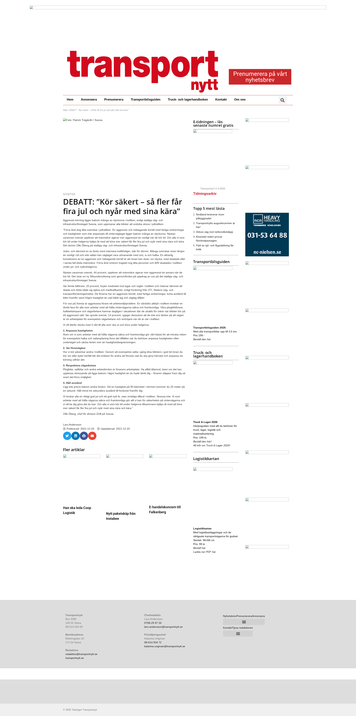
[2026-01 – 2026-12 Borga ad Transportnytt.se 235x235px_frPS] (267, 453)
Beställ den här (202, 339)
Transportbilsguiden (145, 99)
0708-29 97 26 (152, 622)
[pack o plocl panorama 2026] (178, 24)
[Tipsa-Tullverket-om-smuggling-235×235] (267, 500)
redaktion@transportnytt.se (81, 654)
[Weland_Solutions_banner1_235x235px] (267, 547)
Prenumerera (113, 99)
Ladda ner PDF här (204, 551)
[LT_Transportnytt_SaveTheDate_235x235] (267, 120)
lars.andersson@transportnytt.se (163, 626)
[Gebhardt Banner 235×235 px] (267, 263)
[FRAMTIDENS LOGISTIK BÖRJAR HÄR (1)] (267, 405)
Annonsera (89, 99)
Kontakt (221, 99)
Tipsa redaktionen (242, 627)
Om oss (239, 99)
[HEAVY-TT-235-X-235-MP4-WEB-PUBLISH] (267, 311)
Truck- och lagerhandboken (188, 99)
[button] (282, 100)
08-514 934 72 (152, 642)
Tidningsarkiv (205, 194)
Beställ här (199, 547)
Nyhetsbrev (229, 616)
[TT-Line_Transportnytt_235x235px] (267, 358)
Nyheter (69, 194)
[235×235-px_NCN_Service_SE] (267, 255)
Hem (70, 99)
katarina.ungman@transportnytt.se (164, 646)
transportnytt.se (74, 657)
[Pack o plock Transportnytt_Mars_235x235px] (267, 168)
